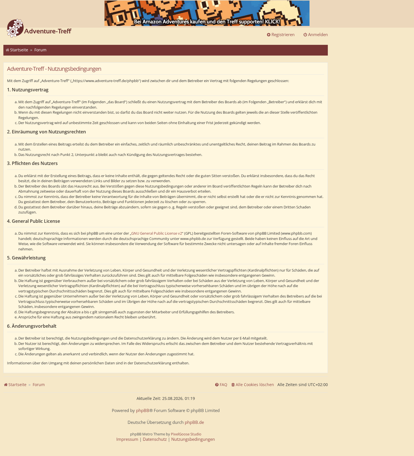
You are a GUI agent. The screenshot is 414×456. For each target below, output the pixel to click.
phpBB (142, 410)
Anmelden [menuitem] (318, 34)
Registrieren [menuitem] (283, 34)
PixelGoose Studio (186, 434)
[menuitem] (252, 384)
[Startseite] (39, 29)
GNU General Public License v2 (156, 233)
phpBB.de (194, 422)
